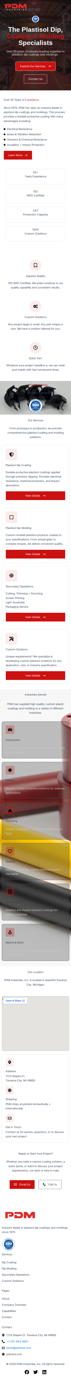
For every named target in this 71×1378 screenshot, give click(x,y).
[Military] (10, 770)
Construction (14, 902)
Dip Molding (9, 1268)
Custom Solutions (13, 1281)
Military (10, 780)
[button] (64, 7)
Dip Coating (9, 1262)
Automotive (13, 740)
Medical (10, 861)
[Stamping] (10, 810)
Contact (7, 1317)
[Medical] (10, 851)
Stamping (11, 821)
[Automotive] (10, 729)
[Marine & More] (10, 932)
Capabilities (9, 1311)
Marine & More (14, 942)
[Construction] (10, 891)
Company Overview (14, 1304)
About (5, 1298)
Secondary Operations (15, 1274)
